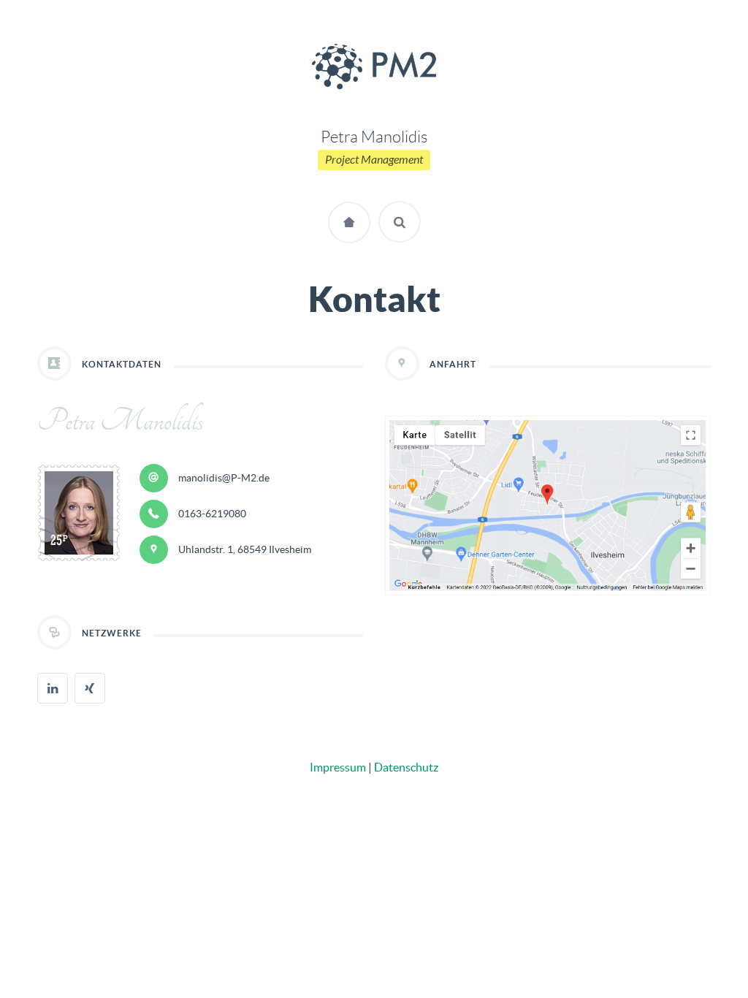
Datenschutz (406, 767)
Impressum (338, 767)
